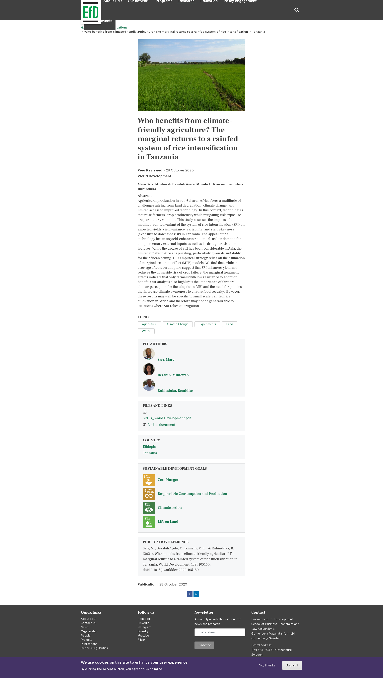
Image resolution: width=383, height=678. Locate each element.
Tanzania (150, 453)
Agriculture (149, 324)
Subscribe (204, 645)
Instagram (144, 627)
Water (146, 331)
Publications (89, 644)
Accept (292, 665)
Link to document (161, 424)
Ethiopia (149, 446)
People (86, 635)
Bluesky (143, 631)
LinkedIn (143, 623)
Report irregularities (94, 648)
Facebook (145, 618)
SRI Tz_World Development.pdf (167, 418)
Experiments (207, 324)
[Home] (81, 10)
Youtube (143, 635)
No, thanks (267, 665)
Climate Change (178, 324)
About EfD (88, 618)
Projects (86, 639)
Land (229, 324)
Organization (89, 631)
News (85, 627)
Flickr (141, 639)
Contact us (88, 623)
